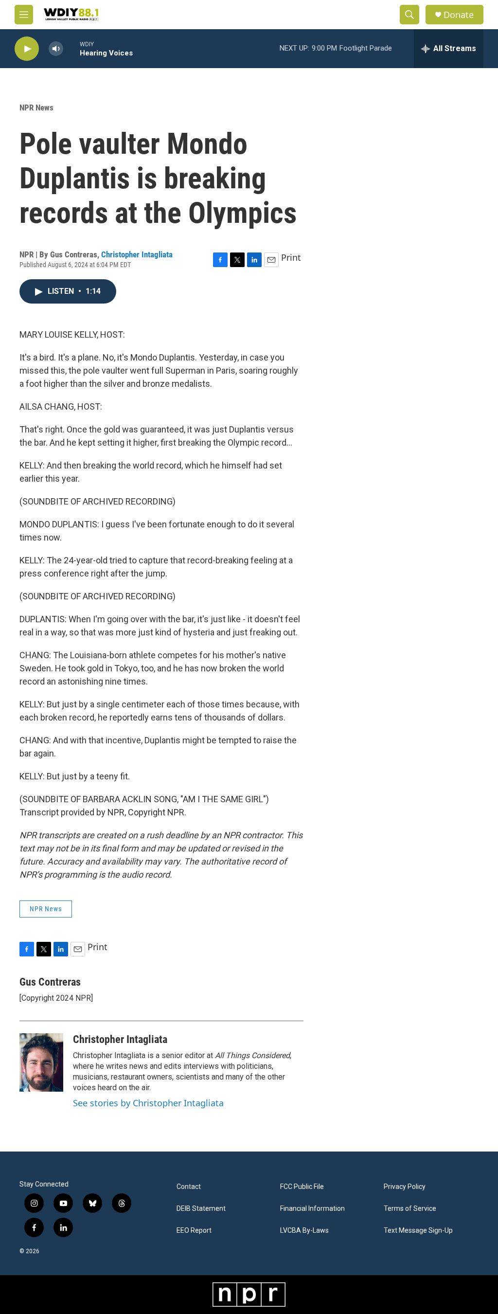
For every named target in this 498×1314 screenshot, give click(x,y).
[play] (27, 48)
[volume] (56, 49)
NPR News (36, 107)
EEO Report (194, 1230)
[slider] (71, 48)
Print (291, 257)
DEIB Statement (201, 1208)
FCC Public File (302, 1186)
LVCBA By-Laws (304, 1230)
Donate (459, 15)
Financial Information (312, 1208)
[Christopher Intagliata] (41, 1062)
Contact (189, 1186)
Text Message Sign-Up (418, 1230)
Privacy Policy (405, 1186)
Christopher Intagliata (137, 254)
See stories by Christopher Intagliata (148, 1103)
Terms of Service (410, 1208)
